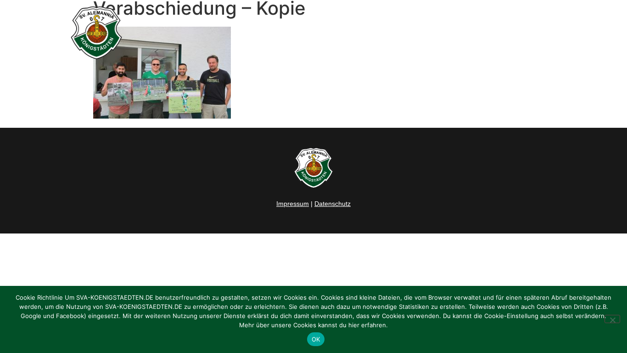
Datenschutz (332, 203)
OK (316, 339)
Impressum (292, 203)
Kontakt (550, 32)
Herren (349, 32)
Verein (443, 32)
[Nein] (612, 319)
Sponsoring (501, 32)
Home (277, 32)
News (312, 32)
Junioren (391, 32)
